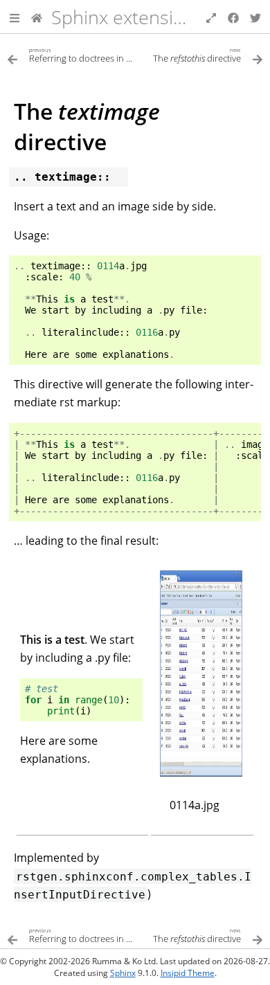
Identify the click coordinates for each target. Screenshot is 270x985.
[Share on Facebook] (233, 16)
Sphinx (123, 973)
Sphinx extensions (127, 17)
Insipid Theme (188, 973)
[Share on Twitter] (255, 16)
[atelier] (37, 16)
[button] (14, 16)
